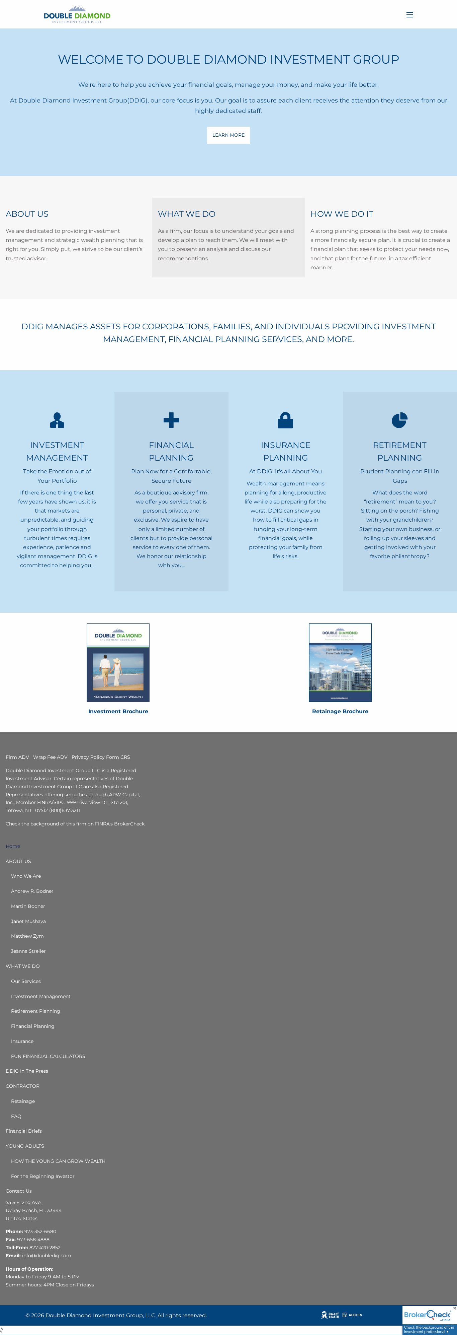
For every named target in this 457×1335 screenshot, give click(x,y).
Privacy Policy (88, 757)
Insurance (22, 1041)
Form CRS (118, 757)
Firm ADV (17, 757)
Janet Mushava (28, 921)
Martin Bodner (28, 906)
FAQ (16, 1116)
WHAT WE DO (23, 966)
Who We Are (26, 876)
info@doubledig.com (46, 1256)
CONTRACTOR (22, 1086)
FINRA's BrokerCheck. (120, 824)
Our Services (26, 981)
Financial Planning (33, 1026)
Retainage (23, 1101)
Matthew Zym (27, 936)
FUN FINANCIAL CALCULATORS (48, 1056)
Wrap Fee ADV (50, 757)
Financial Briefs (24, 1131)
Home (13, 846)
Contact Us (19, 1191)
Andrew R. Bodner (32, 891)
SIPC (59, 802)
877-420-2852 (45, 1248)
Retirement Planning (35, 1011)
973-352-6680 (40, 1231)
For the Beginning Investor (43, 1176)
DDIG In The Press (27, 1071)
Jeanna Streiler (28, 951)
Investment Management (41, 996)
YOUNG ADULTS (25, 1146)
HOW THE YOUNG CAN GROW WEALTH (58, 1161)
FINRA (44, 802)
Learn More (228, 135)
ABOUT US (18, 861)
